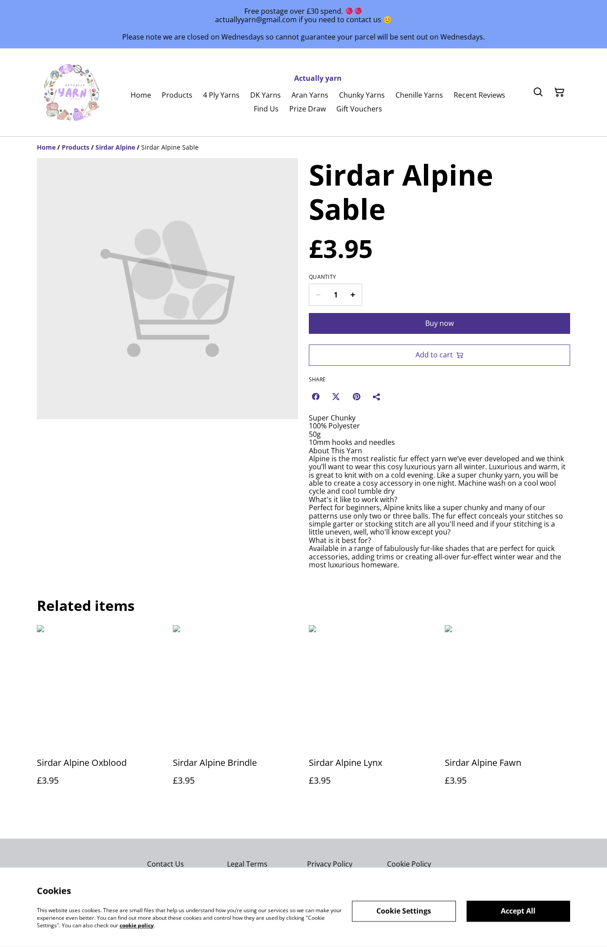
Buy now (439, 323)
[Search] (538, 92)
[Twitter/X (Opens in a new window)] (336, 396)
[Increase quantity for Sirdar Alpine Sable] (353, 295)
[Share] (376, 396)
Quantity (322, 277)
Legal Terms (247, 864)
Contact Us (165, 864)
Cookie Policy (409, 864)
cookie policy (137, 925)
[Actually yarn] (72, 92)
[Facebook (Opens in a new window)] (315, 396)
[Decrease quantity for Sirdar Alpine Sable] (318, 295)
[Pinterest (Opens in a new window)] (356, 396)
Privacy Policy (329, 864)
